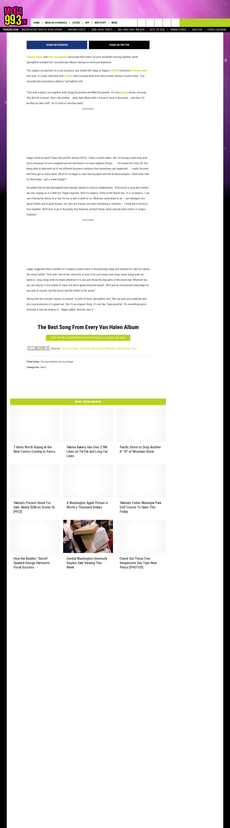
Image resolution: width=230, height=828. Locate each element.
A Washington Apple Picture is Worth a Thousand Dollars (87, 505)
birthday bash (138, 70)
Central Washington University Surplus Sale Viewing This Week (87, 562)
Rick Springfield (58, 57)
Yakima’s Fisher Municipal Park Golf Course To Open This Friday (140, 507)
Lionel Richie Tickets (101, 29)
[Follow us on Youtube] (175, 23)
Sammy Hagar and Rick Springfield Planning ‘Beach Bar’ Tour (99, 348)
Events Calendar (217, 29)
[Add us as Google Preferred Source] (150, 23)
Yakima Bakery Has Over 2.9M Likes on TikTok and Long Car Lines (87, 451)
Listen (76, 22)
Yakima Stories (178, 29)
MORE (114, 22)
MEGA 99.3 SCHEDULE (56, 22)
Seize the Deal (157, 29)
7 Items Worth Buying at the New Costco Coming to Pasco (34, 449)
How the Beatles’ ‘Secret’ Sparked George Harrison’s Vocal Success (31, 562)
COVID (114, 70)
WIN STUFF (100, 22)
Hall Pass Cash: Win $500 (131, 29)
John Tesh (197, 29)
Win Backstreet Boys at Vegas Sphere (42, 29)
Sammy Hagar (35, 57)
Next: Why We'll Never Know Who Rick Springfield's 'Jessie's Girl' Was (88, 337)
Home (37, 22)
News (43, 367)
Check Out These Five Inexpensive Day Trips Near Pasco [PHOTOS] (138, 562)
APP (87, 22)
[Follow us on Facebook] (158, 23)
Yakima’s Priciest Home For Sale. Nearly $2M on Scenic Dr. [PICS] (34, 507)
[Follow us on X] (167, 23)
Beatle (124, 92)
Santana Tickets (77, 29)
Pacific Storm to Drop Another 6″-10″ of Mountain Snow (140, 449)
